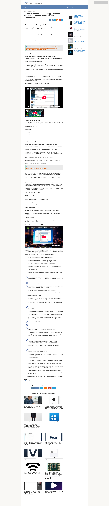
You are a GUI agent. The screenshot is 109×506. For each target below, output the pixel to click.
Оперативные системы (40, 7)
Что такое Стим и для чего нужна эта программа (79, 51)
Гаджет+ (27, 2)
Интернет (67, 7)
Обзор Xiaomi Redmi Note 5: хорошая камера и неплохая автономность (79, 45)
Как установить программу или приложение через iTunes (79, 28)
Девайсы (50, 7)
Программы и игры (29, 7)
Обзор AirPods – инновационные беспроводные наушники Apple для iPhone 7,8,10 (79, 40)
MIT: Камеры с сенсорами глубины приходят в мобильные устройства (79, 22)
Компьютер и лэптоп (58, 7)
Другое (73, 7)
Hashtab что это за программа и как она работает (78, 16)
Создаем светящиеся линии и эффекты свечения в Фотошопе (78, 33)
